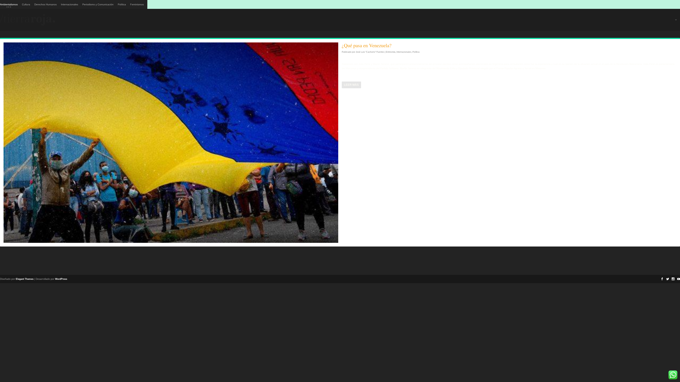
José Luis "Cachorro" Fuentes (370, 52)
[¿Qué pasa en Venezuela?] (171, 142)
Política (122, 4)
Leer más (351, 84)
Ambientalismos (9, 4)
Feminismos (137, 4)
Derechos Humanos (45, 4)
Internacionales (69, 4)
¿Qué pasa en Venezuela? (366, 45)
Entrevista (390, 52)
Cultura (26, 4)
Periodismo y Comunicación (98, 4)
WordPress (61, 279)
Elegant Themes (24, 279)
